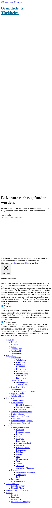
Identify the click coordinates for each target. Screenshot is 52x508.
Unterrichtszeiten (18, 387)
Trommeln (20, 466)
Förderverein (21, 378)
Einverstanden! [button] (7, 263)
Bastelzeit (20, 430)
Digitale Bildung (17, 414)
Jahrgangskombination (25, 407)
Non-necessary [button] (7, 320)
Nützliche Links (12, 484)
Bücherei (19, 434)
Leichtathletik (21, 450)
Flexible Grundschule (24, 405)
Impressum (15, 497)
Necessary (8, 306)
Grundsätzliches (17, 400)
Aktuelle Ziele (22, 385)
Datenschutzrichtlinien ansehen (26, 263)
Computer (20, 439)
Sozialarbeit (20, 376)
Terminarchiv (16, 349)
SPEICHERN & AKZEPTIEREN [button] (15, 336)
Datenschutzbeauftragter (20, 502)
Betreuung (15, 470)
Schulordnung (16, 389)
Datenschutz (16, 499)
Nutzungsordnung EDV (25, 391)
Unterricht (10, 398)
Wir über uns (11, 355)
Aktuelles (10, 340)
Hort (18, 477)
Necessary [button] (5, 304)
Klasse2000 (15, 418)
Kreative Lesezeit (23, 448)
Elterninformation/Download (17, 490)
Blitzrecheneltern (18, 481)
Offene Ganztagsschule (25, 472)
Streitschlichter (22, 459)
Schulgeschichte (17, 396)
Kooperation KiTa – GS (20, 423)
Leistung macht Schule (20, 416)
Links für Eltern (17, 488)
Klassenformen (17, 403)
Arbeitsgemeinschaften (20, 427)
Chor (18, 436)
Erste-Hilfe (20, 441)
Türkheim (12, 10)
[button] (26, 506)
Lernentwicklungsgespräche (22, 421)
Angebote (10, 425)
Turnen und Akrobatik (25, 468)
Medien (19, 454)
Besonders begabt (23, 432)
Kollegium (20, 362)
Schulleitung (21, 360)
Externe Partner (22, 371)
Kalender (14, 342)
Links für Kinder (17, 486)
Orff (18, 457)
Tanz (18, 461)
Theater (19, 463)
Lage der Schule (17, 394)
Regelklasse (21, 409)
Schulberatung (22, 373)
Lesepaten (15, 479)
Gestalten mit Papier (24, 443)
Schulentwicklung (18, 380)
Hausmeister (21, 369)
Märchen (19, 452)
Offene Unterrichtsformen (21, 412)
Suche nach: (6, 215)
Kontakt (9, 493)
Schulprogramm (22, 382)
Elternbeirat (20, 367)
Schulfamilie (16, 358)
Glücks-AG (20, 445)
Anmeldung (21, 475)
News (13, 346)
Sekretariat (20, 364)
